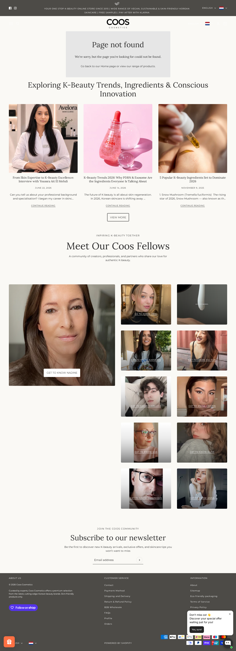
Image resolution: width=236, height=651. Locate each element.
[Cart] (225, 24)
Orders (108, 624)
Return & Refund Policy (118, 601)
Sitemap (195, 590)
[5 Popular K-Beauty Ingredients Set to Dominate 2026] (192, 138)
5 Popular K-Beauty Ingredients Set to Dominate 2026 (193, 179)
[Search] (18, 24)
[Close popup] (230, 614)
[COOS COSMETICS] (118, 23)
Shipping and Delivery (117, 596)
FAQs (107, 613)
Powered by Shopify (118, 643)
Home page (108, 66)
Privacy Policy (198, 607)
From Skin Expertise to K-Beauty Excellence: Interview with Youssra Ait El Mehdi (43, 179)
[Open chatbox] (228, 643)
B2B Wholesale (113, 607)
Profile (108, 618)
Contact (108, 585)
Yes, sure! (197, 629)
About (193, 585)
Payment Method (114, 590)
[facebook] (10, 8)
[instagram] (15, 8)
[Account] (218, 24)
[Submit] (139, 560)
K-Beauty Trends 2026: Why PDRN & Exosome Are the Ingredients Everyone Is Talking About (118, 179)
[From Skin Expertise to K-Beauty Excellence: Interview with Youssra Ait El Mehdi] (43, 138)
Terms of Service (200, 601)
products (149, 66)
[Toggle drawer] (11, 24)
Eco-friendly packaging (204, 596)
